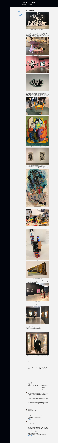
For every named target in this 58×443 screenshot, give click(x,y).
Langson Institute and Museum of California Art (21, 14)
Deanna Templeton (20, 12)
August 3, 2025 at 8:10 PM (30, 435)
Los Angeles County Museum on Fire (30, 2)
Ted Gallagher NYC (29, 409)
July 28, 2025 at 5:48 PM (30, 419)
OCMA (19, 16)
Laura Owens (19, 15)
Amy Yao (19, 11)
